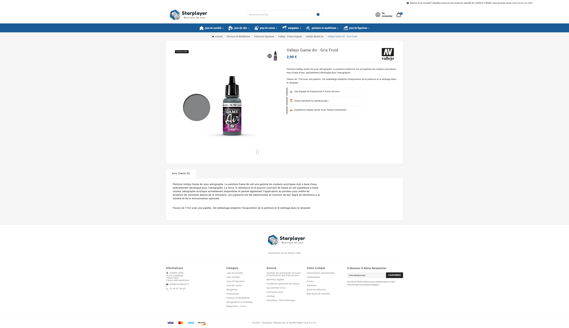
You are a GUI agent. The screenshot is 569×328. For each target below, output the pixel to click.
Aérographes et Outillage (239, 302)
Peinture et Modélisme (238, 298)
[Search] (318, 14)
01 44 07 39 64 (177, 288)
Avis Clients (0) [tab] (181, 173)
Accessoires (232, 294)
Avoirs (310, 281)
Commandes (313, 277)
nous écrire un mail (462, 3)
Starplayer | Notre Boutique (281, 300)
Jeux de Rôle (233, 277)
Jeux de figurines (235, 281)
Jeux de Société (234, 273)
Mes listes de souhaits (318, 294)
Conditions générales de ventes (283, 283)
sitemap (271, 296)
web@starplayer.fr (179, 284)
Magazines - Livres (236, 306)
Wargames (232, 289)
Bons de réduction (316, 289)
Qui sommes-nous (276, 288)
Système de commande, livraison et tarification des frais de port (284, 274)
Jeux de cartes (234, 285)
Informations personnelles (321, 273)
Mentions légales (275, 279)
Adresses (312, 285)
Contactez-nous (275, 292)
